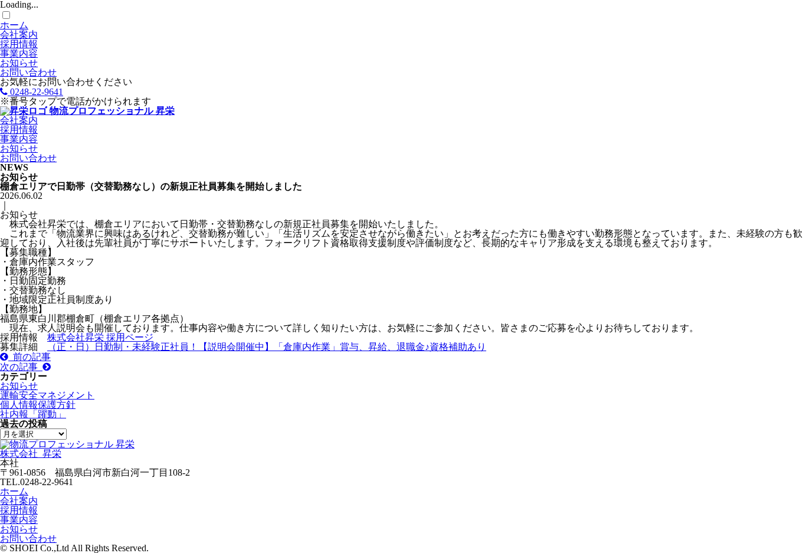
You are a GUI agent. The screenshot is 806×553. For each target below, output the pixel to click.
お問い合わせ (28, 72)
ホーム (14, 25)
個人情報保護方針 (38, 405)
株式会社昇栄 (76, 337)
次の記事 (21, 367)
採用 (115, 337)
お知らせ (19, 63)
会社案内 (19, 35)
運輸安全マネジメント (47, 395)
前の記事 (29, 357)
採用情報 (19, 44)
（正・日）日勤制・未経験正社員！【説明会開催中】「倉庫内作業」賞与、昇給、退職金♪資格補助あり (266, 347)
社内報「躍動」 (33, 414)
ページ (139, 337)
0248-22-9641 (35, 92)
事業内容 (19, 53)
